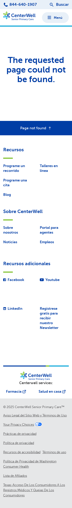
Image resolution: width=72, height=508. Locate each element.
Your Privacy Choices (18, 424)
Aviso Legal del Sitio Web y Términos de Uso (35, 415)
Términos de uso (54, 452)
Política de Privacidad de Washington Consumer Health (29, 464)
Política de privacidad (18, 443)
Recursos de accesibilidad (21, 452)
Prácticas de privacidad (19, 434)
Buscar (62, 4)
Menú (58, 18)
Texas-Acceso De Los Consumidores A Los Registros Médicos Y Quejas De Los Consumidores (34, 490)
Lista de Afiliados (15, 476)
